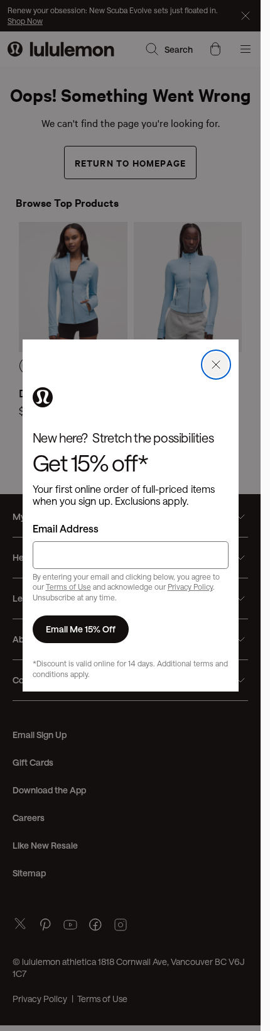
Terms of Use (68, 586)
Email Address (66, 528)
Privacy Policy (190, 586)
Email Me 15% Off (81, 629)
